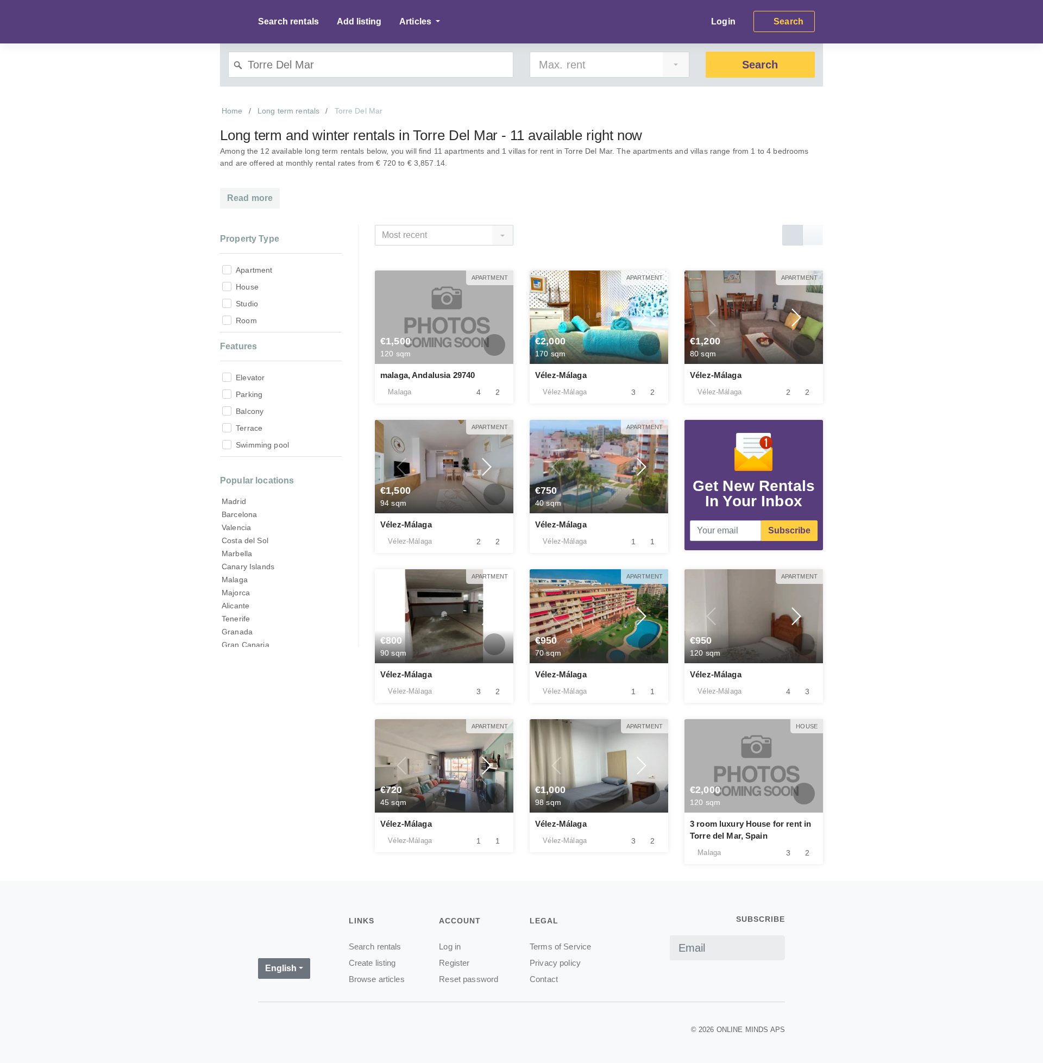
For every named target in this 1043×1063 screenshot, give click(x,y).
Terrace (249, 428)
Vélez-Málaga (561, 375)
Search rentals (288, 21)
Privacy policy (555, 962)
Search (760, 65)
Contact (544, 979)
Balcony (249, 411)
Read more (250, 198)
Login (723, 21)
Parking (249, 394)
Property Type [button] (249, 238)
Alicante (235, 605)
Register (454, 962)
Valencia (236, 527)
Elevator (250, 377)
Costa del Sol (245, 540)
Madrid (234, 501)
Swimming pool (262, 445)
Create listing (372, 962)
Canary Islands (248, 566)
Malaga (235, 579)
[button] (557, 317)
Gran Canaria (245, 644)
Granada (237, 631)
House (247, 286)
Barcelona (239, 514)
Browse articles (377, 979)
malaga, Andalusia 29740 (427, 375)
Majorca (236, 592)
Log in (450, 946)
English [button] (281, 968)
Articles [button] (416, 21)
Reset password (468, 979)
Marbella (237, 553)
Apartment (254, 270)
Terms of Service (560, 946)
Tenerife (236, 618)
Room (246, 320)
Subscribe (789, 530)
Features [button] (238, 346)
